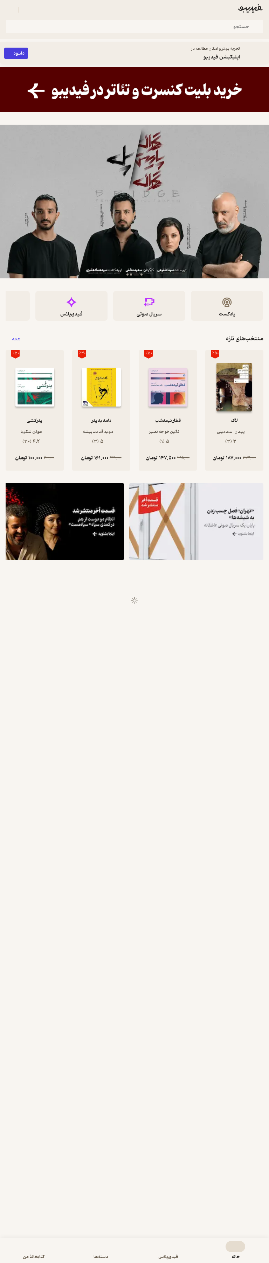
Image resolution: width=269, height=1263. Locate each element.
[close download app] (262, 53)
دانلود (19, 53)
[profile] (9, 9)
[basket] (27, 9)
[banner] (134, 89)
